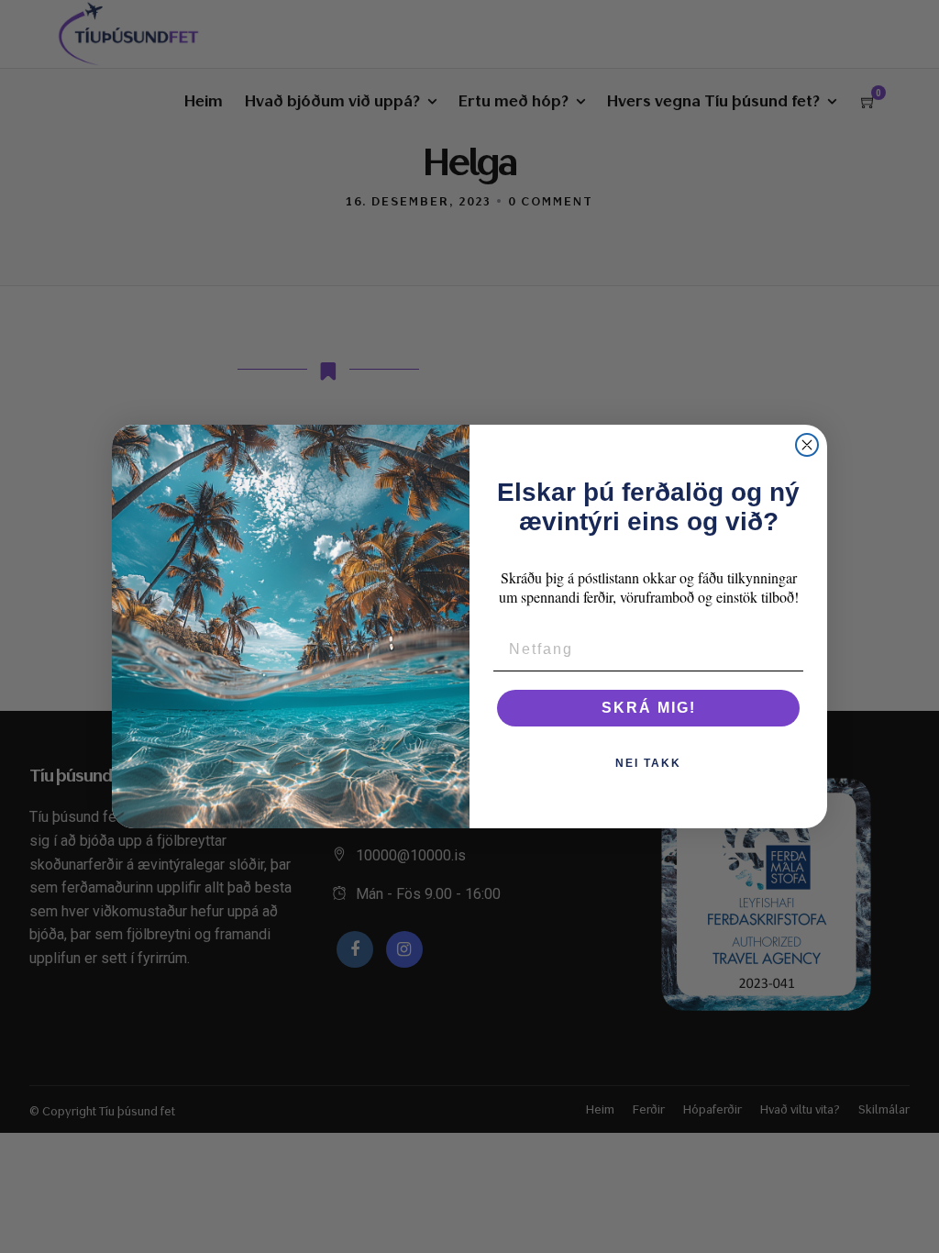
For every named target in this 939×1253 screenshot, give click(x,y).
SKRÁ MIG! (649, 707)
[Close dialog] (807, 445)
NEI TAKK (648, 763)
